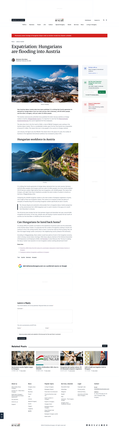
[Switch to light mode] (106, 20)
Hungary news (31, 387)
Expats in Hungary (49, 401)
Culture (51, 24)
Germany (28, 257)
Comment (20, 308)
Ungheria (30, 408)
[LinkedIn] (87, 425)
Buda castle (48, 416)
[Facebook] (89, 425)
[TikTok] (97, 425)
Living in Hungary (92, 24)
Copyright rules (82, 387)
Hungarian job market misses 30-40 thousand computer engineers (71, 368)
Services (76, 24)
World (69, 24)
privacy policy (95, 94)
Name (19, 328)
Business (31, 24)
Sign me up (102, 92)
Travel (38, 24)
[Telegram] (101, 425)
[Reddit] (104, 425)
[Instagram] (92, 425)
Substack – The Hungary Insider (67, 399)
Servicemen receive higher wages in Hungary (22, 368)
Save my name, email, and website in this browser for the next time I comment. (40, 334)
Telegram (63, 391)
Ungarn (30, 406)
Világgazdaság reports (34, 118)
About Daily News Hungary (16, 387)
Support (14, 404)
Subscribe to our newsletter (18, 20)
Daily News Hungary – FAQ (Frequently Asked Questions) (17, 396)
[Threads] (106, 425)
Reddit (63, 394)
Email (47, 328)
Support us (91, 110)
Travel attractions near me (50, 394)
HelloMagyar (88, 20)
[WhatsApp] (99, 425)
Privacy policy (81, 389)
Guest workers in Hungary (49, 398)
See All (104, 346)
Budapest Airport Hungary (49, 407)
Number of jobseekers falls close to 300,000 (47, 368)
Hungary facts (48, 404)
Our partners (15, 399)
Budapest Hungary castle (51, 414)
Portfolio (45, 239)
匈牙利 (29, 411)
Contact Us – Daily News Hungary (18, 391)
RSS (62, 396)
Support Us (97, 20)
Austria (23, 257)
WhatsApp (64, 389)
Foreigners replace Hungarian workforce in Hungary (34, 252)
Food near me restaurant (51, 391)
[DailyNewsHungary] (59, 20)
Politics (24, 24)
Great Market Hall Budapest (49, 411)
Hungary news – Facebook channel (66, 403)
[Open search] (103, 20)
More (82, 24)
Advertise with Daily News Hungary (83, 394)
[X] (94, 425)
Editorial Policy (81, 391)
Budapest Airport (49, 389)
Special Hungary (60, 24)
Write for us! (15, 401)
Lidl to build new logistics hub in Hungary (95, 368)
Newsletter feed (65, 387)
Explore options (92, 73)
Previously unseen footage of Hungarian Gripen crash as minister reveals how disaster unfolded (43, 35)
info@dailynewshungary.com (101, 389)
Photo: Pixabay (45, 104)
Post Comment (21, 338)
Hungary (34, 257)
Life (45, 24)
